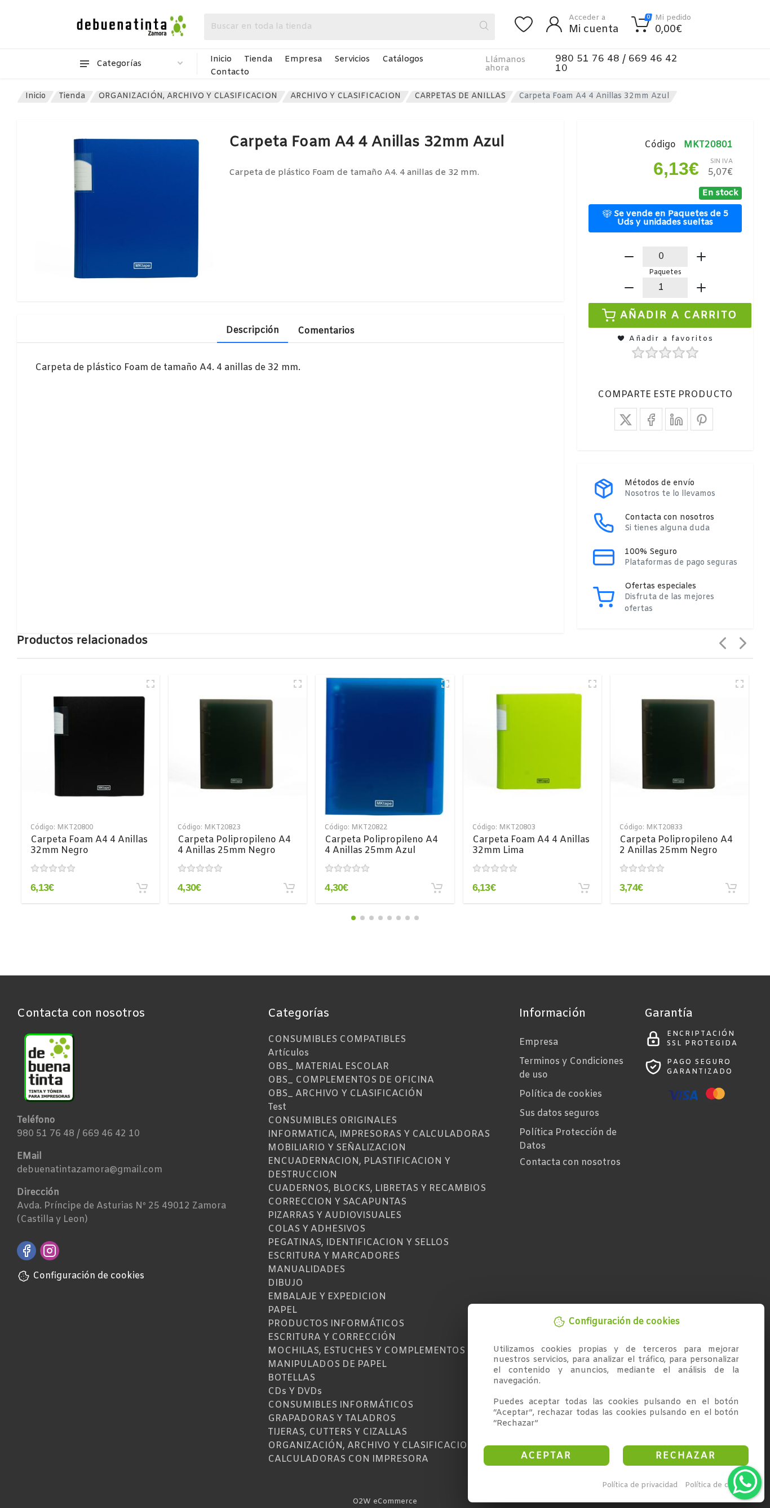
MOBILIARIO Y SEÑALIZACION (337, 1148)
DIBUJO (285, 1283)
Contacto (229, 72)
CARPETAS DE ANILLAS (460, 96)
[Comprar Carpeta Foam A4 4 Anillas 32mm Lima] (584, 888)
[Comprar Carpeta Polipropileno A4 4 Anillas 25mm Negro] (289, 888)
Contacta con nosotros (570, 1162)
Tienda (258, 59)
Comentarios (326, 331)
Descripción (252, 330)
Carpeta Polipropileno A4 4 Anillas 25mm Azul (381, 845)
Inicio (221, 59)
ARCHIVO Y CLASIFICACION (345, 96)
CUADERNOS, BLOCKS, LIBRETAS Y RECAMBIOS (377, 1188)
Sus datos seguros (559, 1113)
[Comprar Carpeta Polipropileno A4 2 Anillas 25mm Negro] (731, 888)
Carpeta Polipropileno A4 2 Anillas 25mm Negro (676, 845)
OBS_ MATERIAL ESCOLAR (328, 1066)
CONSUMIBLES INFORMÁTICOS (340, 1405)
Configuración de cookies (88, 1276)
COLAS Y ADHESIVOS (316, 1229)
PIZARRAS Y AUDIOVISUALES (334, 1215)
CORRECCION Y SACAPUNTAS (337, 1202)
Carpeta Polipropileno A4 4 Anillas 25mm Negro (234, 845)
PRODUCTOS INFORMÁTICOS (336, 1324)
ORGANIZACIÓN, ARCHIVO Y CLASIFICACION (187, 96)
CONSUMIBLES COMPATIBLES (337, 1039)
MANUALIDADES (306, 1270)
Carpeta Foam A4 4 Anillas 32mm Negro (89, 845)
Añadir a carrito (679, 315)
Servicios (352, 59)
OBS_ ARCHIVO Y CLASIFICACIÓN (345, 1094)
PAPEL (282, 1310)
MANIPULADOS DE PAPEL (327, 1364)
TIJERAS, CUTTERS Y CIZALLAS (337, 1432)
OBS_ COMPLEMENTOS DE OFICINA (351, 1080)
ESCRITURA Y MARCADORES (334, 1256)
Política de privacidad (640, 1485)
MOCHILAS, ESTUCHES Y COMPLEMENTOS (366, 1351)
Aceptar (546, 1456)
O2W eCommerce (385, 1501)
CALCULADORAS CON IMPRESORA (348, 1459)
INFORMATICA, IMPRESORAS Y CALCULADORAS (379, 1134)
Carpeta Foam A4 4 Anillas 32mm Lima (531, 845)
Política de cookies (718, 1485)
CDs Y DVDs (295, 1391)
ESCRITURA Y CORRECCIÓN (332, 1337)
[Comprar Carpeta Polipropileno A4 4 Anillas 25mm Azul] (437, 888)
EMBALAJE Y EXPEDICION (327, 1297)
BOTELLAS (291, 1378)
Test (277, 1107)
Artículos (288, 1053)
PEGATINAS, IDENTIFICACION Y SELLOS (358, 1242)
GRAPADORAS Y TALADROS (332, 1419)
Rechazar (686, 1456)
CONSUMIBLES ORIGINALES (332, 1121)
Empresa (303, 59)
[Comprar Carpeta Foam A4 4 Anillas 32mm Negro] (142, 888)
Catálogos (402, 59)
